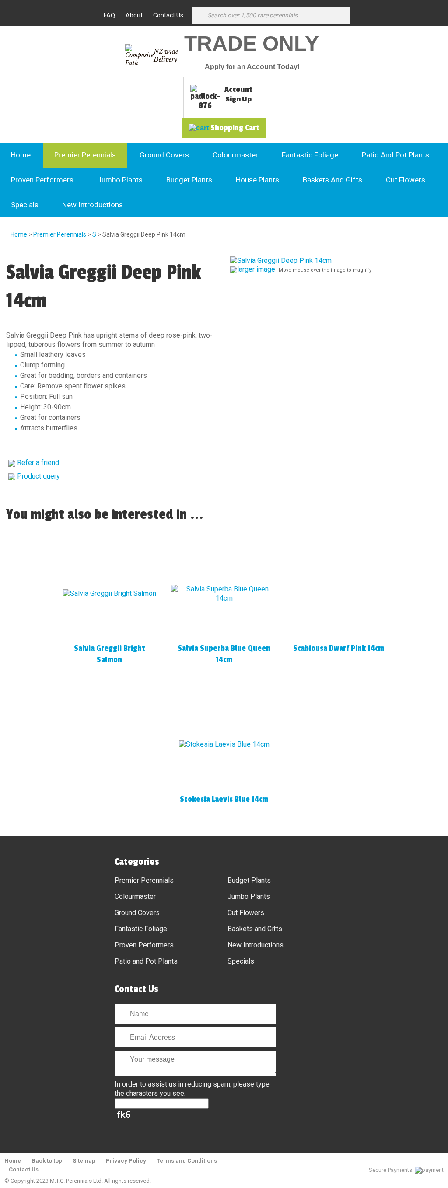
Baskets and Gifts (332, 179)
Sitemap (84, 1161)
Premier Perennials (85, 154)
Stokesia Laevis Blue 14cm (224, 799)
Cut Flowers (405, 179)
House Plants (257, 179)
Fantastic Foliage (310, 154)
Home (21, 154)
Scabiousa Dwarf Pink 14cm (338, 648)
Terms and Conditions (187, 1161)
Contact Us (168, 15)
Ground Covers (164, 154)
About (134, 15)
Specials (24, 204)
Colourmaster (235, 154)
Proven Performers (42, 179)
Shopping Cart (234, 128)
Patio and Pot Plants (395, 154)
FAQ (109, 15)
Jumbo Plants (120, 179)
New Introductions (92, 204)
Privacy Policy (126, 1161)
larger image (256, 269)
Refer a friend (38, 462)
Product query (38, 476)
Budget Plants (189, 179)
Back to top (47, 1161)
